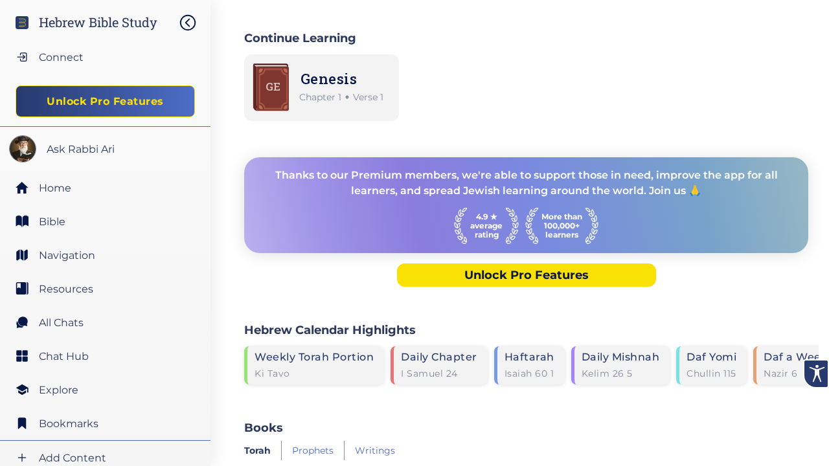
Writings (375, 450)
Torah (257, 450)
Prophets (313, 450)
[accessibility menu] (816, 373)
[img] (194, 22)
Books (263, 427)
